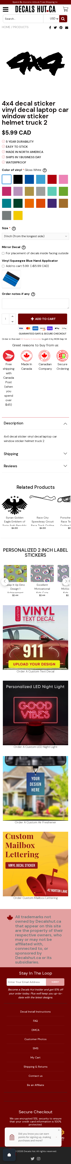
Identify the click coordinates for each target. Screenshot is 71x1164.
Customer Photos (35, 1039)
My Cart (35, 1057)
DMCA (35, 1030)
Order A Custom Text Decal (35, 671)
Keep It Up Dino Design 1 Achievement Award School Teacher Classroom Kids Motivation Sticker (15, 588)
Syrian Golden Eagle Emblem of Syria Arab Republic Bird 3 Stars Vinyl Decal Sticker (14, 521)
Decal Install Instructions (35, 1011)
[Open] (9, 1154)
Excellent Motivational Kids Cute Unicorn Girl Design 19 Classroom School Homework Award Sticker (42, 588)
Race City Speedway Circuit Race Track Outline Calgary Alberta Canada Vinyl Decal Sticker (43, 521)
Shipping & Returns (36, 1066)
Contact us (36, 1076)
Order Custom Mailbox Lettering (35, 898)
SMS (35, 1048)
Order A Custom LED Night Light (35, 747)
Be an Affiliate (35, 1085)
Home (6, 27)
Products (21, 27)
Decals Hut (29, 1151)
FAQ (35, 1020)
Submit (55, 982)
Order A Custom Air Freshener (35, 822)
